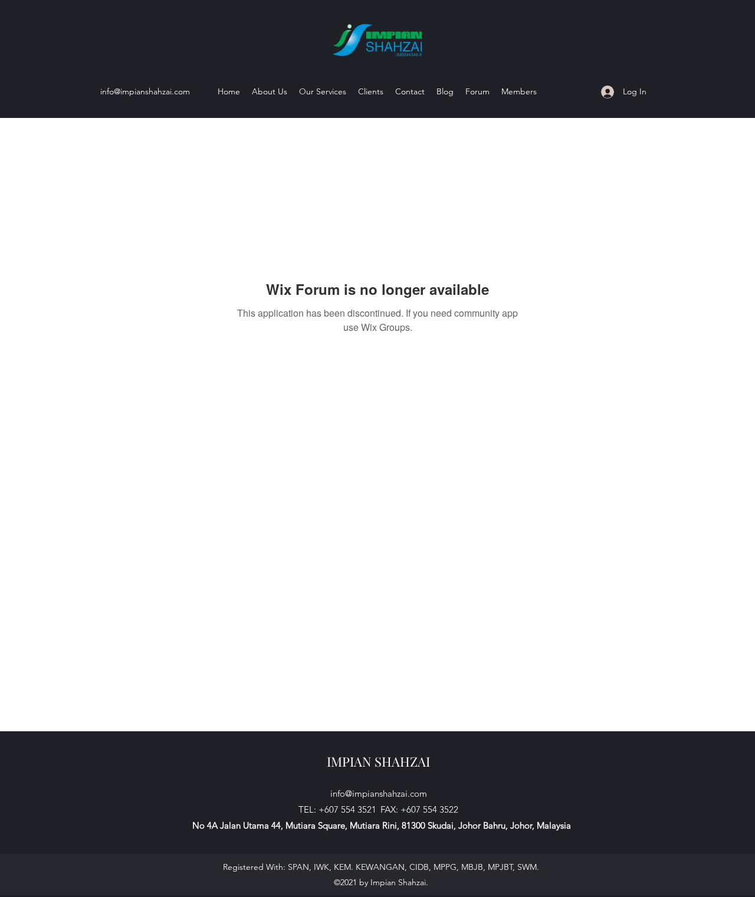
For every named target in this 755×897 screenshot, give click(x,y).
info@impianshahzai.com (145, 91)
